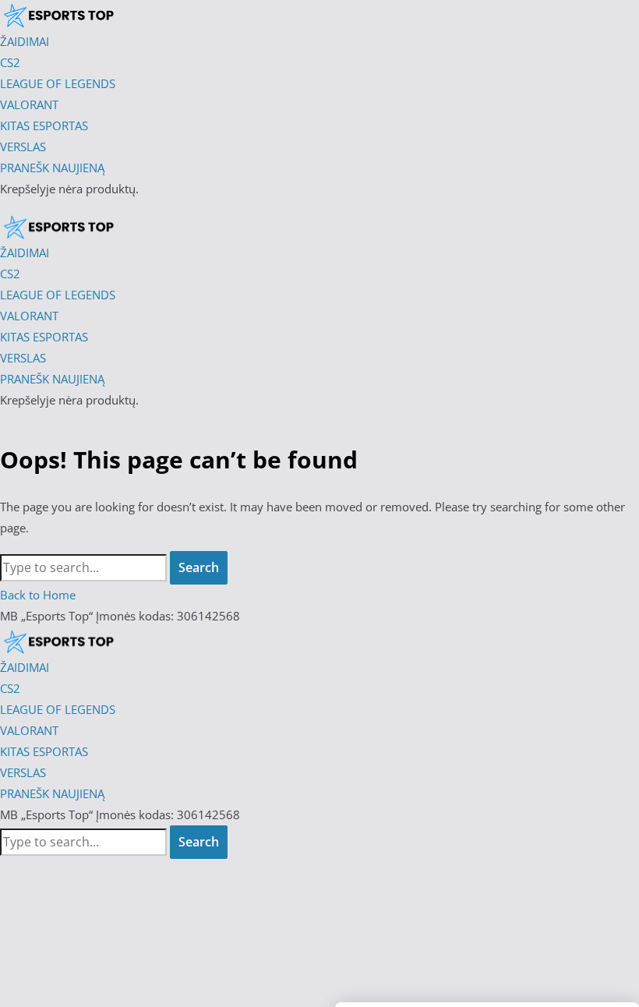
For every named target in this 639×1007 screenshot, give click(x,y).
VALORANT (29, 730)
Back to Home (38, 594)
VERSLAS (23, 772)
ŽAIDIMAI (24, 667)
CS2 (10, 688)
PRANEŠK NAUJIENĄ (52, 793)
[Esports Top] (58, 227)
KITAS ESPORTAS (44, 751)
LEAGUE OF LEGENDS (57, 709)
